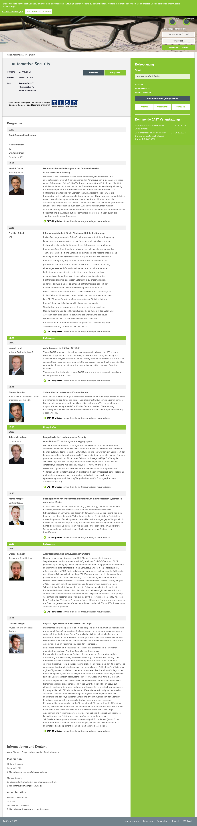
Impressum (148, 821)
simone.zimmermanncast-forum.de (31, 809)
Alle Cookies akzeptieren (39, 11)
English (175, 821)
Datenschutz (163, 821)
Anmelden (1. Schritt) (179, 47)
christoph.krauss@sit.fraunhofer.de (30, 772)
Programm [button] (115, 72)
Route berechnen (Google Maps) (162, 98)
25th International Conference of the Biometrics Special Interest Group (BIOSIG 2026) (150, 136)
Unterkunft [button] (162, 106)
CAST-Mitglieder (54, 221)
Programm (30, 54)
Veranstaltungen (15, 54)
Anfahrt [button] (144, 106)
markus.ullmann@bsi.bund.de (28, 785)
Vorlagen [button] (180, 106)
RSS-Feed (187, 821)
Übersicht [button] (93, 72)
